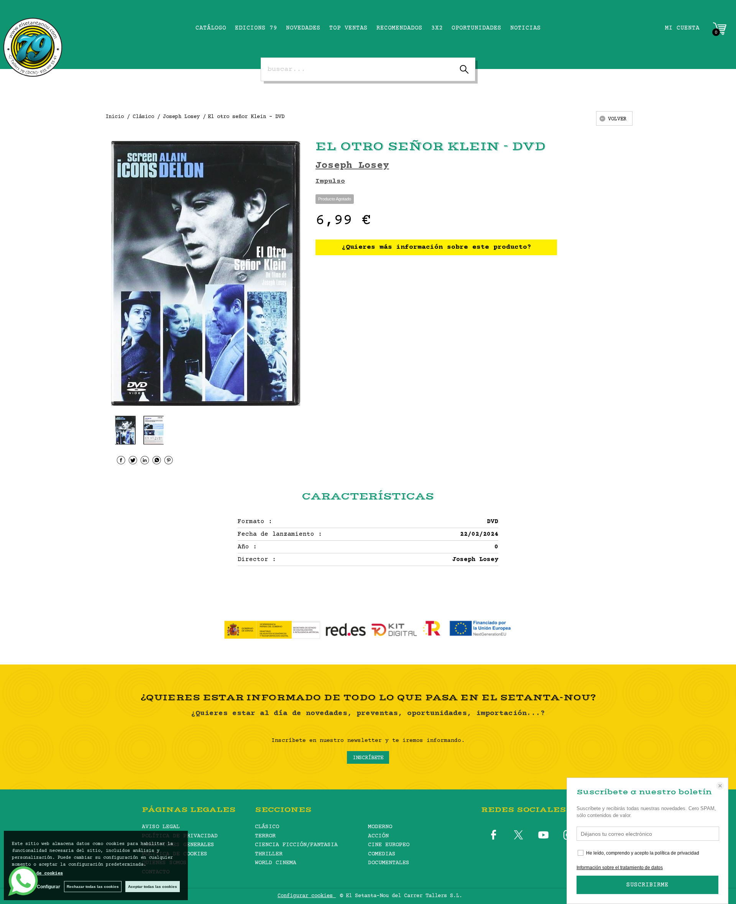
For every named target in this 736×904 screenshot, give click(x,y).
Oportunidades (476, 28)
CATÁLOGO (211, 28)
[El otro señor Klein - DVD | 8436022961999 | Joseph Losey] (205, 273)
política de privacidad (677, 853)
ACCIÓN (378, 836)
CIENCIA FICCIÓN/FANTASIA (296, 845)
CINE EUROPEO (388, 845)
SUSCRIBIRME (647, 884)
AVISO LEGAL (161, 827)
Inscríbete (368, 758)
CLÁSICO (267, 827)
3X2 (437, 28)
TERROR (265, 836)
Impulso (330, 181)
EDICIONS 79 (256, 28)
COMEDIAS (382, 854)
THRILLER (269, 854)
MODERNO (380, 827)
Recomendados (399, 28)
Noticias (525, 28)
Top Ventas (348, 28)
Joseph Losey (352, 165)
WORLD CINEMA (275, 863)
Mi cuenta (682, 28)
